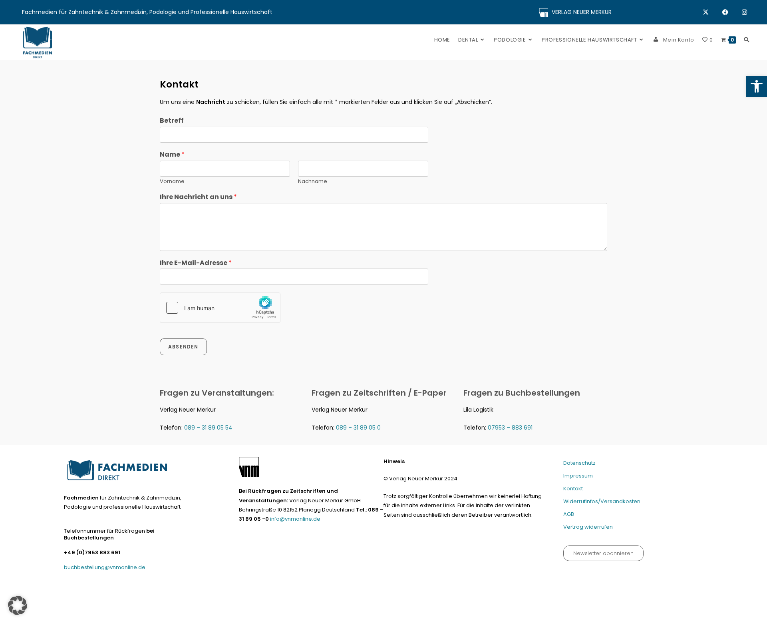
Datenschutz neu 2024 (474, 613)
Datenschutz (579, 463)
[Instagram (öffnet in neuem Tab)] (744, 12)
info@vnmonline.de (295, 519)
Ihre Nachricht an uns (198, 197)
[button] (756, 86)
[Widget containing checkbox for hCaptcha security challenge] (220, 308)
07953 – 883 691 (510, 428)
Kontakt (573, 488)
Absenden (183, 346)
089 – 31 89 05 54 (208, 428)
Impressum (578, 476)
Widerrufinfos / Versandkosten (601, 613)
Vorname (172, 181)
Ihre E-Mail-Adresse (196, 263)
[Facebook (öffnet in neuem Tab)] (732, 12)
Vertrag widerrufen (588, 527)
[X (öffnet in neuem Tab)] (712, 12)
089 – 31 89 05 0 (358, 428)
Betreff (172, 121)
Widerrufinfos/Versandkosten (601, 501)
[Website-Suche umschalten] (746, 40)
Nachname (312, 181)
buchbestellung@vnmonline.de (104, 567)
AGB (568, 514)
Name (172, 155)
